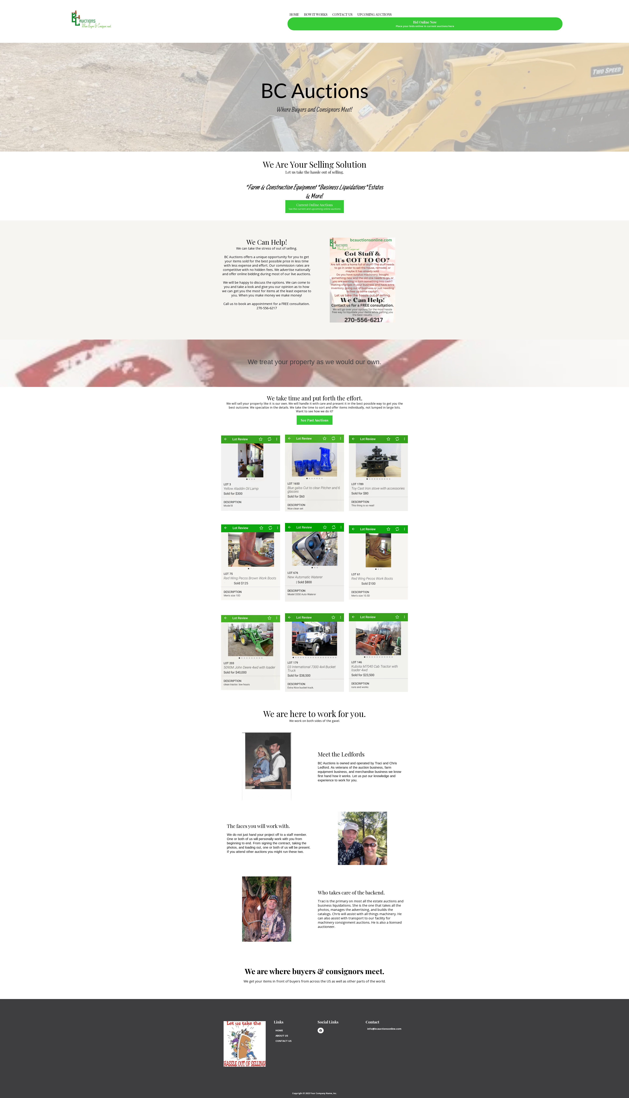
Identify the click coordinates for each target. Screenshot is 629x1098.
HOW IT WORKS (315, 14)
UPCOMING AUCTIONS (374, 14)
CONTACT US (342, 14)
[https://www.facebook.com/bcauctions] (321, 1030)
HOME (294, 14)
